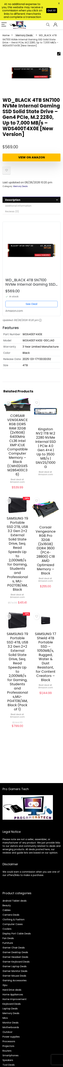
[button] (58, 53)
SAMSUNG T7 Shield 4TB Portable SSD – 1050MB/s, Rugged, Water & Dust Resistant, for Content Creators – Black (45, 657)
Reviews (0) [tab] (12, 211)
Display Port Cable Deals (17, 933)
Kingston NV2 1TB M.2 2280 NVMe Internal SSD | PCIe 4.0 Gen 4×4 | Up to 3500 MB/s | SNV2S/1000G (45, 448)
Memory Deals (24, 35)
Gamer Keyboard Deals (16, 961)
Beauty (7, 905)
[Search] (48, 24)
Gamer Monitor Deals (15, 971)
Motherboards (11, 1027)
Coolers (7, 929)
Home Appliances (13, 994)
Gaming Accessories (15, 980)
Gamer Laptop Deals (15, 966)
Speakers (8, 1060)
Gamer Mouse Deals (14, 975)
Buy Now (17, 491)
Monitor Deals (10, 1022)
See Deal (31, 304)
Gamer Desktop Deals (15, 952)
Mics (5, 1018)
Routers (7, 1050)
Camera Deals (11, 914)
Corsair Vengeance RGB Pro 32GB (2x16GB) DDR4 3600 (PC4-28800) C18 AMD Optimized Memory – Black (46, 550)
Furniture (8, 943)
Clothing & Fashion (14, 919)
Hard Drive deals (12, 989)
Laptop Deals (10, 1008)
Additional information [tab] (18, 205)
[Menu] (4, 24)
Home (6, 35)
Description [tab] (12, 200)
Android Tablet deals (15, 900)
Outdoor (7, 1032)
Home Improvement (15, 999)
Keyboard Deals (12, 1004)
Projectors (8, 1046)
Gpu (5, 985)
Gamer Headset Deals (15, 957)
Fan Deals (8, 938)
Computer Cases (13, 924)
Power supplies (11, 1036)
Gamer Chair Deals (14, 947)
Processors (9, 1041)
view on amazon (31, 157)
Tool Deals (9, 1064)
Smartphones (10, 1055)
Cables (7, 910)
